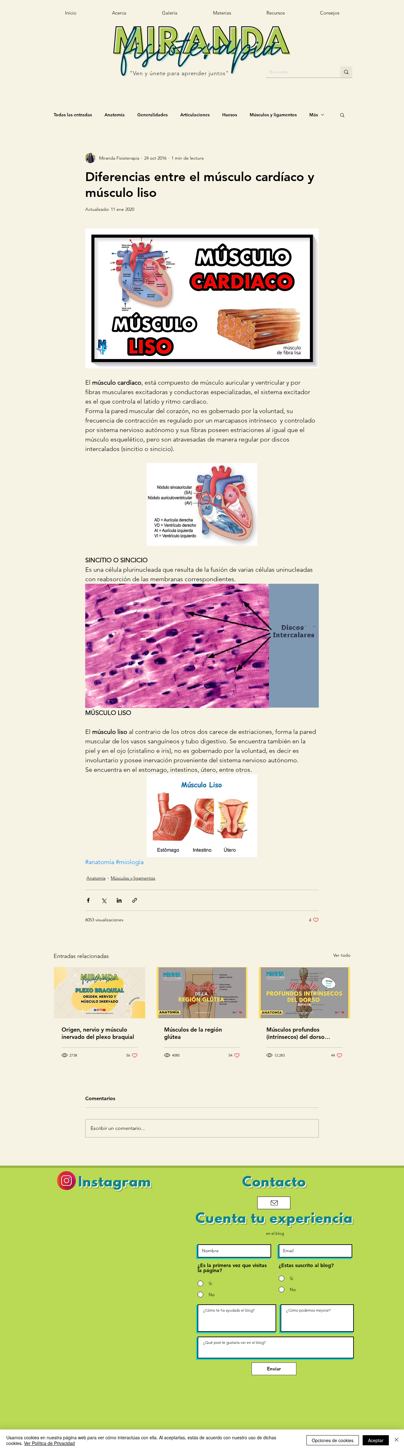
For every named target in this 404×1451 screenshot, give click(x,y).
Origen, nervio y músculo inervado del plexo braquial (98, 1033)
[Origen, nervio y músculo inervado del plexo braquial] (99, 992)
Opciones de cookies (333, 1440)
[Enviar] (273, 1203)
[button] (275, 13)
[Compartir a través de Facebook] (88, 900)
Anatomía (114, 115)
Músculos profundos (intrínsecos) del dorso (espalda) (295, 1033)
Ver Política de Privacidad (49, 1443)
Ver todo (341, 955)
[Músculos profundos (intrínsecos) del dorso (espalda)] (304, 992)
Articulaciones (195, 115)
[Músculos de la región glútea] (202, 992)
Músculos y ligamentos (273, 115)
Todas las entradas (73, 115)
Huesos (229, 115)
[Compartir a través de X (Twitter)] (104, 900)
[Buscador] (346, 71)
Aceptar (375, 1440)
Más (313, 115)
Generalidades (152, 115)
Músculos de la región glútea (193, 1033)
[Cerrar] (396, 1440)
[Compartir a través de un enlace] (135, 900)
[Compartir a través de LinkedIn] (119, 900)
